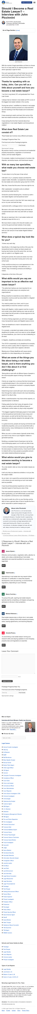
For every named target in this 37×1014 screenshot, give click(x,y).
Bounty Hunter (7, 762)
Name (19, 676)
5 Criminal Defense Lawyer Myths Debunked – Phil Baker (18, 535)
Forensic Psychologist (9, 835)
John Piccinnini (17, 21)
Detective (5, 811)
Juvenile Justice (7, 863)
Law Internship (7, 873)
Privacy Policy (25, 1010)
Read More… (13, 729)
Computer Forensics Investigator (12, 775)
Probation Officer (8, 902)
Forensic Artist (7, 827)
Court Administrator (8, 788)
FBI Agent (6, 817)
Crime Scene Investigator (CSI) (11, 793)
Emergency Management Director (12, 814)
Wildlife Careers (7, 933)
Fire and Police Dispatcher (10, 819)
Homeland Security (8, 853)
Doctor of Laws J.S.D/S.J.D (10, 977)
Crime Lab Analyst (8, 783)
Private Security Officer (9, 912)
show (17, 30)
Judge (5, 847)
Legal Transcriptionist (9, 884)
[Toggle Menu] (34, 2)
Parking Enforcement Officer (11, 891)
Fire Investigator (7, 822)
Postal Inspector (7, 897)
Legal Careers (6, 743)
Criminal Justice (7, 957)
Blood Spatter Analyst (9, 760)
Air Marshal (6, 752)
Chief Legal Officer (8, 768)
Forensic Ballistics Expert (10, 829)
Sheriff (5, 917)
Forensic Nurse (7, 832)
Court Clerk (6, 780)
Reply (3, 565)
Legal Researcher (8, 878)
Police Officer (7, 909)
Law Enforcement (8, 871)
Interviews (15, 23)
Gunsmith (6, 845)
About (3, 1010)
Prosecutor (6, 904)
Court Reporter (7, 791)
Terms (18, 1010)
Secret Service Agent (9, 915)
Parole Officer (7, 894)
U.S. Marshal (6, 809)
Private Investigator (8, 899)
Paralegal (6, 886)
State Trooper (7, 922)
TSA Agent (6, 930)
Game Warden (7, 850)
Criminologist (6, 798)
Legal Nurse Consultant (9, 876)
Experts (8, 1010)
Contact (14, 1010)
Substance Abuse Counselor (11, 925)
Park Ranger (6, 889)
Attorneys (9, 23)
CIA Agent (6, 770)
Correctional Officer (8, 786)
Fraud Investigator (8, 842)
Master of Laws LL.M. (9, 974)
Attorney (5, 749)
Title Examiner (7, 927)
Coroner (5, 773)
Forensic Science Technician (11, 837)
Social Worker (7, 920)
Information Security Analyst (11, 858)
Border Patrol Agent (8, 765)
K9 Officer (6, 866)
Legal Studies (21, 23)
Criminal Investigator (9, 796)
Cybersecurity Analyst (9, 801)
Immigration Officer (8, 860)
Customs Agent (7, 804)
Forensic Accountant (9, 824)
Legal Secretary (7, 881)
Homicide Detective (8, 855)
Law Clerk (6, 868)
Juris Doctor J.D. (7, 972)
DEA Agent (6, 806)
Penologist (6, 907)
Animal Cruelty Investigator (10, 747)
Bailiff (4, 755)
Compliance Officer (8, 778)
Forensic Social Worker (9, 840)
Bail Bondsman (7, 757)
